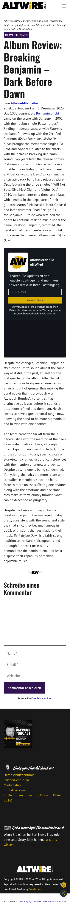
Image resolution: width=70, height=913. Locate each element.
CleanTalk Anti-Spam (41, 698)
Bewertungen (16, 35)
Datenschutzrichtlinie (19, 775)
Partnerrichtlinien (16, 780)
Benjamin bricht (47, 113)
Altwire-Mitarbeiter (24, 103)
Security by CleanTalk (30, 901)
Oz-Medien (35, 889)
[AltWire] (24, 5)
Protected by (35, 698)
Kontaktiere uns (15, 790)
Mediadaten (12, 785)
